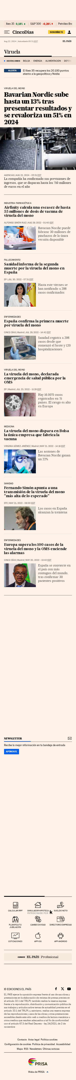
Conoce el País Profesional (38, 957)
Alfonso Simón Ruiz (15, 222)
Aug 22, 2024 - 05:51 (28, 175)
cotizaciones (15, 941)
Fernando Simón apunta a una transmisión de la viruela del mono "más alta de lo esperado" (34, 492)
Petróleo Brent (66, 23)
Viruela (12, 52)
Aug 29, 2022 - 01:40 (41, 222)
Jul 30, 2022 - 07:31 (20, 279)
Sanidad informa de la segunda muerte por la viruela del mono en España (34, 268)
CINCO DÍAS (10, 332)
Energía (37, 61)
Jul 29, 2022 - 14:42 (38, 332)
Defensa (68, 61)
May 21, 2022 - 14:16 (52, 446)
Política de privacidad (43, 1044)
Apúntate (11, 751)
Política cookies (49, 1039)
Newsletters (36, 1049)
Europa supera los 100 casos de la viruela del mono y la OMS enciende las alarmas (35, 549)
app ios (38, 941)
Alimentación (53, 61)
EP (5, 279)
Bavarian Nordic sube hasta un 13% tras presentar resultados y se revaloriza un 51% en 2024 (38, 108)
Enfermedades (12, 317)
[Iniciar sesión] (69, 32)
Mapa (20, 1049)
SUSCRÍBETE (56, 32)
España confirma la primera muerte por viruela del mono (36, 323)
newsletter (13, 738)
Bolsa (26, 61)
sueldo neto (60, 910)
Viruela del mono (14, 88)
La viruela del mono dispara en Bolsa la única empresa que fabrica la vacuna (36, 435)
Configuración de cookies (17, 1044)
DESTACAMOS (13, 61)
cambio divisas (38, 925)
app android (60, 941)
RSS (26, 1049)
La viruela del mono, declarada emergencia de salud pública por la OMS (35, 378)
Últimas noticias (51, 1049)
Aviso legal (34, 1039)
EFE (6, 503)
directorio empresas (61, 925)
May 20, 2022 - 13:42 (38, 560)
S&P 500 (35, 23)
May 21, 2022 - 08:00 (22, 503)
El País (67, 41)
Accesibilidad (63, 1044)
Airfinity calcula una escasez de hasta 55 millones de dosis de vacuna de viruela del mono (37, 212)
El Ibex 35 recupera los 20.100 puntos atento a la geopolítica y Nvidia (46, 72)
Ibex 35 (10, 23)
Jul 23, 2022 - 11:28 (28, 389)
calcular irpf (15, 910)
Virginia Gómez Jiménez (17, 446)
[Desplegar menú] (7, 32)
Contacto (22, 1039)
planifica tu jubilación (15, 926)
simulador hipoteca (38, 910)
